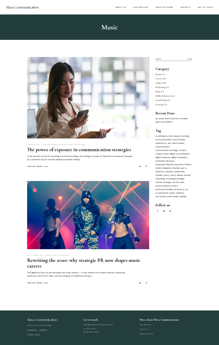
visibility (182, 196)
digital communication (180, 154)
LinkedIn (43, 330)
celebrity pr (161, 143)
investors (169, 171)
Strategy (159, 104)
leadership (179, 171)
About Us (144, 329)
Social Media (161, 100)
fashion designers (164, 168)
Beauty (159, 74)
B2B (170, 136)
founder (176, 168)
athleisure (162, 136)
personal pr (179, 189)
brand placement (164, 139)
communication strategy (167, 150)
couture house (162, 154)
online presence (163, 186)
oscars (175, 186)
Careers (159, 78)
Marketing (56, 144)
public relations (176, 193)
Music (65, 144)
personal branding (164, 189)
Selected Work (146, 334)
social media (172, 196)
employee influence (165, 164)
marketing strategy (175, 179)
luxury (166, 175)
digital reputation (179, 157)
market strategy (163, 182)
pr (187, 189)
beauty (176, 136)
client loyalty (178, 143)
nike (182, 182)
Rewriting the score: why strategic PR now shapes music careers (83, 263)
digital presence (163, 157)
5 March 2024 (34, 144)
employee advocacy (165, 161)
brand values (179, 139)
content (182, 150)
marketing (160, 179)
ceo (169, 143)
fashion (188, 164)
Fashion (46, 144)
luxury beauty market (180, 175)
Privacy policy (33, 334)
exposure (179, 164)
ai (156, 136)
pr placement (162, 193)
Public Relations (76, 144)
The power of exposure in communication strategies (79, 149)
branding (185, 136)
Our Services (145, 325)
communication (162, 147)
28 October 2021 (35, 255)
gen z (183, 168)
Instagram (32, 330)
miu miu (175, 182)
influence (160, 171)
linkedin (159, 175)
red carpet (161, 196)
